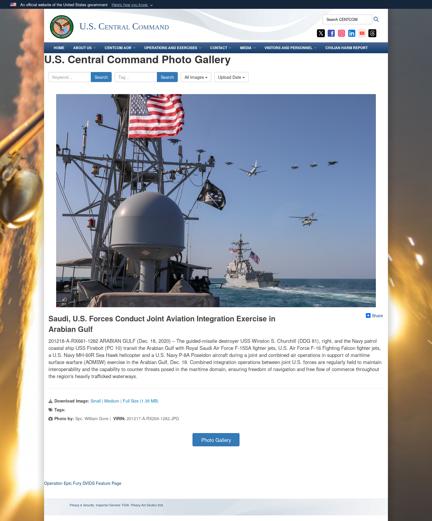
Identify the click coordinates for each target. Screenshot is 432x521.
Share (377, 315)
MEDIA (246, 47)
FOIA (125, 505)
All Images (195, 77)
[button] (133, 5)
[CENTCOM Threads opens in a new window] (372, 33)
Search (101, 77)
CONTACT (218, 47)
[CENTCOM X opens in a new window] (321, 33)
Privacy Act (138, 505)
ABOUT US (82, 47)
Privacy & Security (82, 505)
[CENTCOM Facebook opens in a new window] (331, 33)
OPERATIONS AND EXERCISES (170, 47)
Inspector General (108, 505)
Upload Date (230, 77)
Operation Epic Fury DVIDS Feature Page (82, 483)
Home (59, 47)
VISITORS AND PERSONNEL (288, 47)
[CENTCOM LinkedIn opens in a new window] (351, 33)
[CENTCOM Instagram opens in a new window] (341, 33)
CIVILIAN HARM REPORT (346, 47)
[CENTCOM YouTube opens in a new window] (362, 33)
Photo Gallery (216, 439)
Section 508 (155, 505)
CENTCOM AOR (118, 47)
